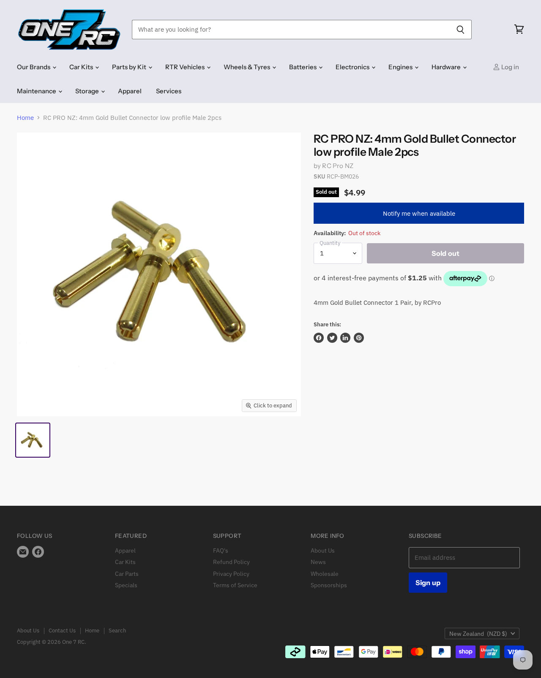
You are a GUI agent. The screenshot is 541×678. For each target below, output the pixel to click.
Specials (126, 585)
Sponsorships (329, 585)
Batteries (303, 67)
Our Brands (34, 67)
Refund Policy (231, 562)
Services (168, 91)
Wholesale (325, 574)
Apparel (130, 91)
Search (117, 630)
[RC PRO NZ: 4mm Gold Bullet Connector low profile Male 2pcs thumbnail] (32, 440)
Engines (401, 67)
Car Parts (127, 574)
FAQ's (220, 550)
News (318, 562)
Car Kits (81, 67)
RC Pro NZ (337, 166)
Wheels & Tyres (247, 67)
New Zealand (478, 633)
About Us (323, 550)
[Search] (460, 29)
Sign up (427, 582)
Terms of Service (235, 585)
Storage (87, 91)
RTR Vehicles (185, 67)
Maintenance (37, 91)
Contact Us (62, 630)
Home (25, 117)
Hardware (447, 67)
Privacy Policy (231, 574)
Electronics (353, 67)
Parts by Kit (130, 67)
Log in (509, 67)
